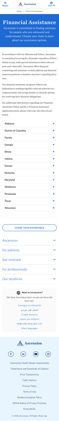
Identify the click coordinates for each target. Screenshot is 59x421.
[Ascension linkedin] (23, 354)
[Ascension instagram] (48, 354)
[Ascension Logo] (29, 345)
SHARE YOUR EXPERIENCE (29, 227)
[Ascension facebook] (11, 354)
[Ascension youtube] (36, 354)
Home (19, 11)
